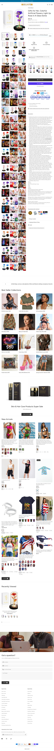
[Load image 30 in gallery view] (22, 110)
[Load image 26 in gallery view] (14, 102)
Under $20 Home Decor (6, 701)
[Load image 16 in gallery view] (5, 77)
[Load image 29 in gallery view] (14, 110)
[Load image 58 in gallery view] (5, 193)
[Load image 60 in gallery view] (22, 193)
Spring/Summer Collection (32, 709)
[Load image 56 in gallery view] (14, 184)
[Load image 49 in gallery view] (5, 168)
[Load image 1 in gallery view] (5, 36)
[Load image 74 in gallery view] (14, 234)
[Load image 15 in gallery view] (22, 69)
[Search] (48, 5)
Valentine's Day (30, 695)
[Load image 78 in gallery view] (22, 242)
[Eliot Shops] (27, 4)
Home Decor (30, 691)
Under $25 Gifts (4, 697)
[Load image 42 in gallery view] (22, 143)
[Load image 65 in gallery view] (14, 209)
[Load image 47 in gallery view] (14, 160)
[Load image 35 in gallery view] (14, 127)
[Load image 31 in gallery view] (5, 119)
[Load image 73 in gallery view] (5, 234)
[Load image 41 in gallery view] (14, 143)
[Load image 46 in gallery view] (5, 160)
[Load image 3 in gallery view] (22, 36)
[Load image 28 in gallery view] (5, 110)
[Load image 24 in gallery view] (22, 94)
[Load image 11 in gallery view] (14, 61)
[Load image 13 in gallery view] (5, 69)
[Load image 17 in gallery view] (14, 77)
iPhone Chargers (4, 705)
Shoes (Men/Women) (5, 719)
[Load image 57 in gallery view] (22, 184)
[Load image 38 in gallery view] (14, 135)
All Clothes (3, 707)
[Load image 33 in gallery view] (22, 119)
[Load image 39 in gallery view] (22, 135)
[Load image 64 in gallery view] (5, 209)
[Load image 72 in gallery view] (22, 226)
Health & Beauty (4, 713)
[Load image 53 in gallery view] (14, 176)
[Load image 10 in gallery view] (5, 61)
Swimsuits (3, 717)
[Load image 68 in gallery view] (14, 217)
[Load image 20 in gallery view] (14, 86)
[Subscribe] (25, 734)
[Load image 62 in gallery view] (14, 201)
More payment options (40, 86)
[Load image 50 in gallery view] (14, 168)
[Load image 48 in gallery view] (22, 160)
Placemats (3, 723)
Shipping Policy (30, 721)
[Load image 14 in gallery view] (14, 69)
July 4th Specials (4, 703)
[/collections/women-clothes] (27, 642)
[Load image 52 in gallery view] (5, 176)
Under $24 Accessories (5, 699)
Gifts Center (4, 691)
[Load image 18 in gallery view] (22, 77)
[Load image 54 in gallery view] (22, 176)
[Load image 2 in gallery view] (14, 36)
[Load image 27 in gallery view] (22, 102)
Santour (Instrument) (31, 713)
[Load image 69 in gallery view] (22, 217)
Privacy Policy (30, 723)
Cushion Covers (4, 721)
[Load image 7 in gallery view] (5, 53)
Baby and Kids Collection (6, 711)
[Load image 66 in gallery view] (22, 209)
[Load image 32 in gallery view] (14, 119)
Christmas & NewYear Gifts (6, 725)
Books (29, 703)
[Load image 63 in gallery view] (22, 201)
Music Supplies (30, 701)
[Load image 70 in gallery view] (5, 226)
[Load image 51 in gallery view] (22, 168)
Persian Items (4, 715)
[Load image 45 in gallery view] (22, 151)
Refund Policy (30, 719)
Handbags (29, 707)
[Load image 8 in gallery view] (14, 53)
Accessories (4, 709)
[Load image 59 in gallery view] (14, 193)
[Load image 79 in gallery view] (5, 250)
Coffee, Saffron (30, 715)
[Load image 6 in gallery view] (22, 44)
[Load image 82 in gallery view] (5, 259)
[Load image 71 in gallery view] (14, 226)
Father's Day (30, 699)
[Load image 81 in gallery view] (22, 250)
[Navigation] (2, 4)
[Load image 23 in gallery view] (14, 94)
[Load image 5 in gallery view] (14, 44)
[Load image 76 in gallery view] (5, 242)
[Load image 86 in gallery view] (14, 267)
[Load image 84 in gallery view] (22, 259)
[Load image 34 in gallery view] (5, 127)
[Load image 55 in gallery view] (5, 184)
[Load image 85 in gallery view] (5, 267)
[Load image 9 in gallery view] (22, 53)
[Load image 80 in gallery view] (14, 250)
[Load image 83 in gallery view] (14, 259)
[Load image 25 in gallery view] (5, 102)
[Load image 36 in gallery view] (22, 127)
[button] (40, 219)
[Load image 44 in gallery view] (14, 151)
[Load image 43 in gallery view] (5, 151)
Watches (29, 693)
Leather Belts (30, 705)
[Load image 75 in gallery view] (22, 234)
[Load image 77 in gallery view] (14, 242)
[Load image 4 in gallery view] (5, 44)
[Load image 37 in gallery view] (5, 135)
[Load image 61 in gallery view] (5, 201)
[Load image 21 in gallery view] (22, 86)
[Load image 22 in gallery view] (5, 94)
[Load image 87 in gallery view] (22, 267)
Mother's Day (30, 697)
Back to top (27, 748)
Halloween (3, 695)
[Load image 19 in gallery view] (5, 86)
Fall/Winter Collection (31, 711)
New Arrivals (4, 693)
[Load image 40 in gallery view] (5, 143)
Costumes (29, 717)
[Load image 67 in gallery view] (5, 217)
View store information (33, 106)
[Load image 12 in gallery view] (22, 61)
